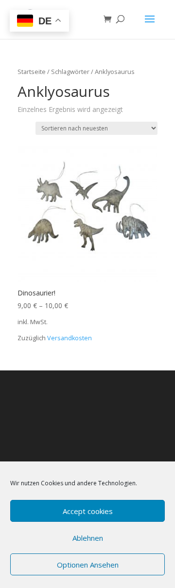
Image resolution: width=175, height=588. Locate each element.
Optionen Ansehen (88, 565)
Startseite (32, 71)
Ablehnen (87, 538)
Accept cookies (88, 511)
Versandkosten (69, 338)
